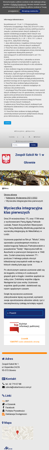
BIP (7, 401)
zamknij (7, 123)
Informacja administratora (25, 141)
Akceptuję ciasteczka (30, 11)
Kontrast (37, 137)
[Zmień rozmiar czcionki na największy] (29, 137)
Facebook (10, 407)
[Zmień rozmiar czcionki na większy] (23, 137)
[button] (3, 178)
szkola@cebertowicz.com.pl (18, 387)
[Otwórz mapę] (17, 433)
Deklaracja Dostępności (16, 414)
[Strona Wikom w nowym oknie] (8, 448)
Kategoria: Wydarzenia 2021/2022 (21, 198)
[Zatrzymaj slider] (24, 183)
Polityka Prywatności (15, 411)
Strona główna (20, 131)
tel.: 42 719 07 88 (13, 384)
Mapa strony (31, 131)
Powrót (12, 313)
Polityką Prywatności (19, 4)
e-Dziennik (10, 404)
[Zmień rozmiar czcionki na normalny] (17, 137)
